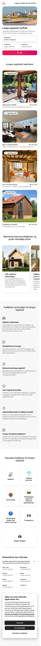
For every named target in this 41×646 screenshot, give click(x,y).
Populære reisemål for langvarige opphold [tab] (16, 561)
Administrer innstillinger (19, 633)
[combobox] (20, 40)
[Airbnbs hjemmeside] (3, 3)
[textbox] (11, 46)
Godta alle (19, 623)
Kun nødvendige (19, 628)
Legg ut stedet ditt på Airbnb (25, 3)
